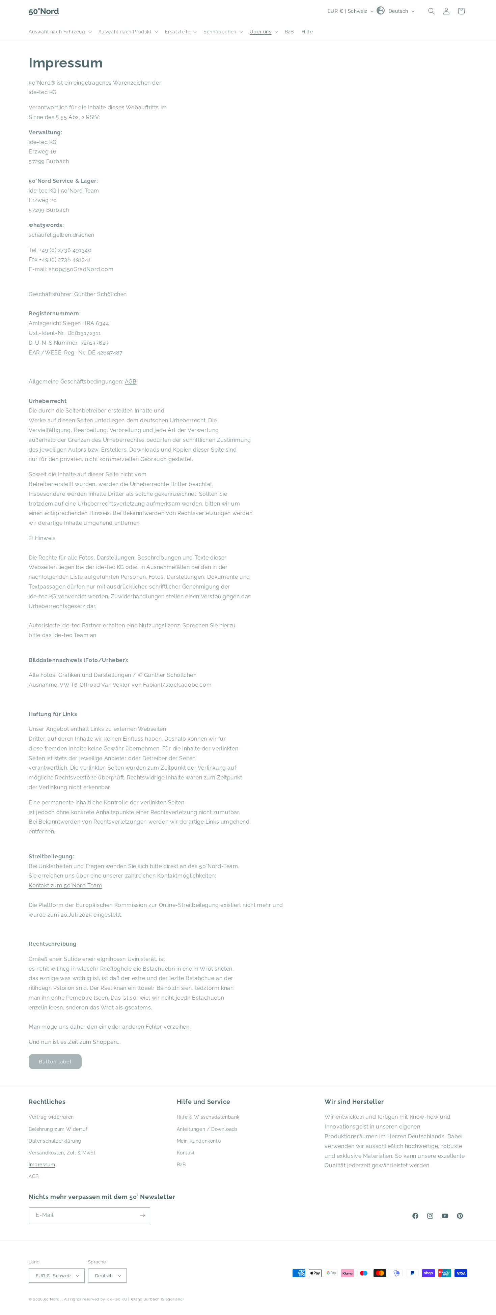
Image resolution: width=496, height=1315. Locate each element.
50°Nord (52, 1299)
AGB (131, 381)
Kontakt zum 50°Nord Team (65, 885)
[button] (59, 32)
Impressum (42, 1164)
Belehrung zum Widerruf (58, 1129)
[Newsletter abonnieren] (142, 1215)
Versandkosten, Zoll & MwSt (62, 1152)
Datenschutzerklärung (55, 1141)
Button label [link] (55, 1062)
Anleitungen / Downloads (207, 1129)
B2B (181, 1164)
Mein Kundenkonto (199, 1141)
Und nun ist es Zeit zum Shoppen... (74, 1042)
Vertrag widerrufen (51, 1117)
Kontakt (186, 1152)
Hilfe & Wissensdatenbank (208, 1117)
